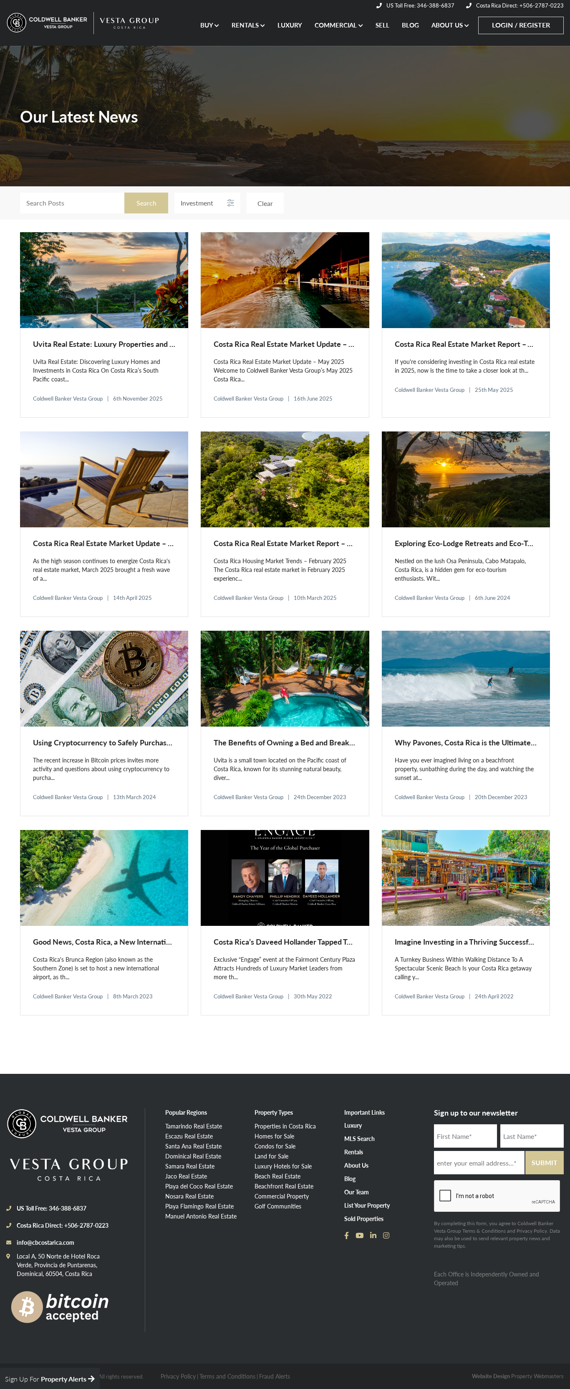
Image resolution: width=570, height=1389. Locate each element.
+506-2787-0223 (86, 1225)
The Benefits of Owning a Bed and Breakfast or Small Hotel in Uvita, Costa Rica (345, 742)
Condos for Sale (275, 1146)
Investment (197, 203)
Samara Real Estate (189, 1166)
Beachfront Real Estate (284, 1186)
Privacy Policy (532, 1230)
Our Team (356, 1192)
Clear (265, 203)
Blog (350, 1178)
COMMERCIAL (336, 24)
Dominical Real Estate (193, 1156)
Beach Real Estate (277, 1176)
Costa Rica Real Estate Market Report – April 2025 (478, 343)
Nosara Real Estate (189, 1196)
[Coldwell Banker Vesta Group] (75, 1127)
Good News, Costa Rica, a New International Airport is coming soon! (146, 941)
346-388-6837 (67, 1208)
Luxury (353, 1125)
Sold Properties (363, 1218)
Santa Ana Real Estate (193, 1146)
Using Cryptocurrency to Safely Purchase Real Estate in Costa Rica (144, 742)
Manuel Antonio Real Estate (201, 1216)
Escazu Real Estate (189, 1136)
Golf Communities (278, 1206)
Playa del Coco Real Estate (199, 1186)
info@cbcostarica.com (45, 1242)
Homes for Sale (274, 1136)
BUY (207, 24)
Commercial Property (282, 1196)
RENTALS (246, 24)
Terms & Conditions (484, 1230)
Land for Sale (271, 1156)
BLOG (410, 24)
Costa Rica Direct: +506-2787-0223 (519, 5)
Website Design (491, 1376)
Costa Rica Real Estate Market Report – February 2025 (304, 543)
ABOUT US (447, 24)
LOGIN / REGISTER (521, 25)
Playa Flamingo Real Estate (199, 1206)
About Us (356, 1165)
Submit (544, 1162)
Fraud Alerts (274, 1376)
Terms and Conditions (227, 1376)
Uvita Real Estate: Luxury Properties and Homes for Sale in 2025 (139, 343)
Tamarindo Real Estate (193, 1126)
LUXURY (289, 24)
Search (146, 203)
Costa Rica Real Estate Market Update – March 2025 (120, 543)
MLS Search (359, 1138)
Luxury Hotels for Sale (283, 1166)
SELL (382, 24)
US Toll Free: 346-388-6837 (419, 5)
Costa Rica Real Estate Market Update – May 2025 (298, 343)
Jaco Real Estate (186, 1176)
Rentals (353, 1152)
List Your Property (367, 1205)
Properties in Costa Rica (285, 1126)
